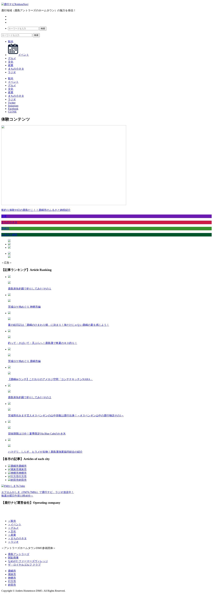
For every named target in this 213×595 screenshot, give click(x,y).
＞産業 (12, 534)
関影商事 (13, 557)
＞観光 (12, 521)
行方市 (12, 581)
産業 (10, 65)
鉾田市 (12, 584)
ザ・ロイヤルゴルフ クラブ (24, 564)
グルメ (12, 58)
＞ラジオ (13, 541)
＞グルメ (13, 527)
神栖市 (12, 577)
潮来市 (12, 574)
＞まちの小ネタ (17, 538)
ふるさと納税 (9, 234)
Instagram (13, 105)
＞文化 (12, 531)
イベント (23, 54)
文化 (10, 61)
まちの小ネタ (16, 68)
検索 (43, 28)
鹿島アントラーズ (18, 554)
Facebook (13, 108)
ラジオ (12, 72)
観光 (10, 41)
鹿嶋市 (5, 228)
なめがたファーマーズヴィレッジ (28, 561)
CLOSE (12, 111)
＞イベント (14, 524)
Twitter (11, 102)
